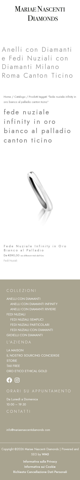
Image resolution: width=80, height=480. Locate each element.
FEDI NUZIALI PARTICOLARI (29, 324)
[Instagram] (17, 380)
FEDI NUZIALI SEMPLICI (26, 319)
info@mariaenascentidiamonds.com (28, 430)
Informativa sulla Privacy (40, 461)
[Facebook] (9, 380)
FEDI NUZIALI (16, 314)
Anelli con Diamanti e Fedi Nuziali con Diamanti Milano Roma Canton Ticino (37, 62)
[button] (40, 29)
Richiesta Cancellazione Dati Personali (40, 472)
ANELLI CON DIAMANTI (23, 299)
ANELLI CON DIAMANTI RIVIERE (33, 309)
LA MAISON (15, 350)
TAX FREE (13, 366)
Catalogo (19, 97)
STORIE (12, 360)
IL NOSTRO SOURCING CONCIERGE (33, 355)
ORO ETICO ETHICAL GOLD (27, 371)
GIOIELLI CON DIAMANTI (25, 335)
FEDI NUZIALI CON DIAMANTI (31, 330)
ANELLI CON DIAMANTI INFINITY (33, 304)
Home (7, 97)
